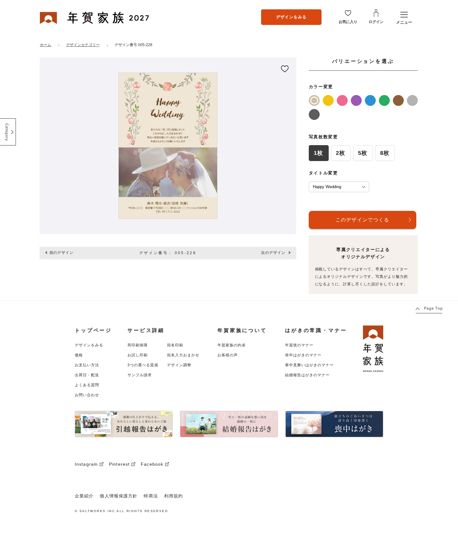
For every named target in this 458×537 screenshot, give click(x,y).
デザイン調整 (179, 365)
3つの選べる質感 (142, 365)
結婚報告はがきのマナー (307, 375)
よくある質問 (87, 385)
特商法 (151, 495)
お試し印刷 (137, 355)
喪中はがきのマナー (303, 355)
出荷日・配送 (87, 375)
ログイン (376, 22)
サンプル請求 (139, 375)
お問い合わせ (87, 395)
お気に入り (348, 22)
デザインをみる (291, 17)
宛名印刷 (175, 345)
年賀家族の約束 (231, 345)
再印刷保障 (137, 345)
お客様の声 (227, 355)
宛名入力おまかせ (183, 355)
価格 (79, 355)
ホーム (45, 45)
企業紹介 (84, 495)
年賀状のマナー (299, 345)
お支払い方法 (87, 365)
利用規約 (173, 495)
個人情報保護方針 (118, 495)
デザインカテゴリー (83, 45)
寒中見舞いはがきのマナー (309, 365)
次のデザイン (273, 252)
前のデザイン (62, 252)
